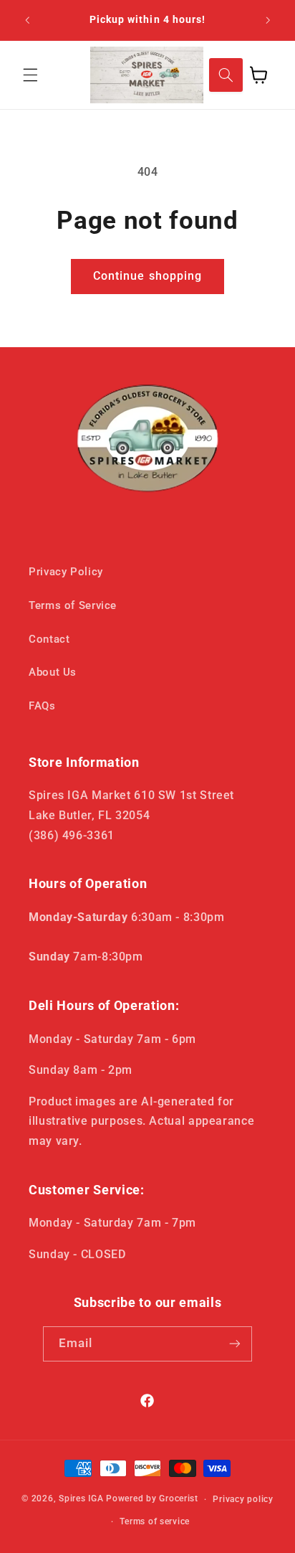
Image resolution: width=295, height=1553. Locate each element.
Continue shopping (147, 276)
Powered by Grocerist (152, 1499)
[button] (30, 74)
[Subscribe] (234, 1343)
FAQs (42, 705)
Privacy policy (243, 1499)
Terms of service (155, 1521)
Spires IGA (81, 1499)
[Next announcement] (268, 20)
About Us (53, 672)
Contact (49, 639)
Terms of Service (73, 605)
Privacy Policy (66, 571)
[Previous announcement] (27, 20)
